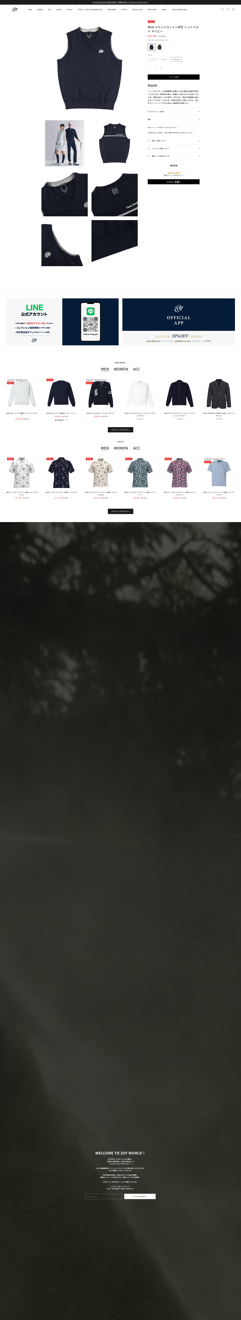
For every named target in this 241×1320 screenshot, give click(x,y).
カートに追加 (173, 77)
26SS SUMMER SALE (179, 9)
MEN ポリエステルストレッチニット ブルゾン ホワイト (140, 414)
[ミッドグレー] (159, 47)
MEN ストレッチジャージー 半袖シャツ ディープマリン (219, 493)
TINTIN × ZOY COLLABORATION (90, 9)
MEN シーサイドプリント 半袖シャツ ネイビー (61, 493)
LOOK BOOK (111, 9)
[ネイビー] (151, 47)
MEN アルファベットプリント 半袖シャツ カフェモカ (100, 493)
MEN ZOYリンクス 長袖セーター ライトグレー (22, 414)
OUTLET (70, 9)
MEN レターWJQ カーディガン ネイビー (101, 413)
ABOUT (164, 9)
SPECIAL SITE (137, 9)
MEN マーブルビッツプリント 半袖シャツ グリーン (140, 493)
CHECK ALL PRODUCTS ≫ (120, 430)
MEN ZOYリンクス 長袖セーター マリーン (61, 413)
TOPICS (124, 9)
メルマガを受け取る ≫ (140, 1196)
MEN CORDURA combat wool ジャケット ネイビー (219, 414)
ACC (49, 9)
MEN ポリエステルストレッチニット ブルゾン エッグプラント (179, 414)
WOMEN (40, 9)
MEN (30, 9)
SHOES (58, 9)
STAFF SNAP (152, 9)
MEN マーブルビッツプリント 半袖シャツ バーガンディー (179, 493)
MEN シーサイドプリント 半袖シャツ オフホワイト (22, 493)
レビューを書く (174, 181)
